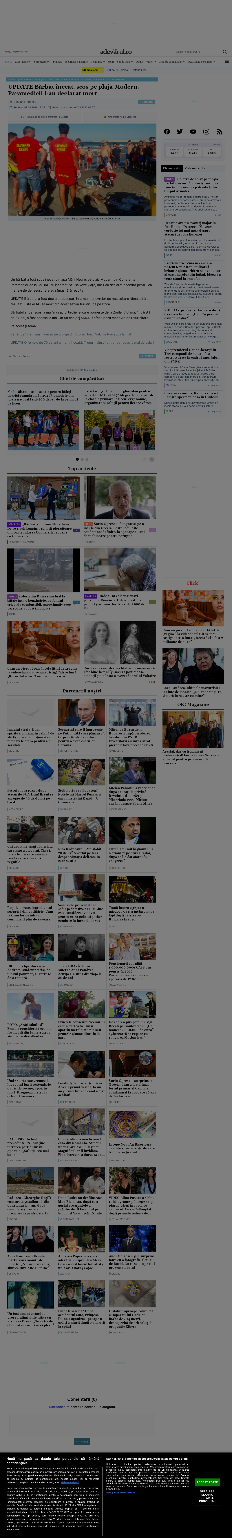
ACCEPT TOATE (207, 1482)
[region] (116, 1495)
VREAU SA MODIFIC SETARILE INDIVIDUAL (207, 1496)
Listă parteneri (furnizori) (120, 1492)
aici (32, 1512)
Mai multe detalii (70, 1482)
